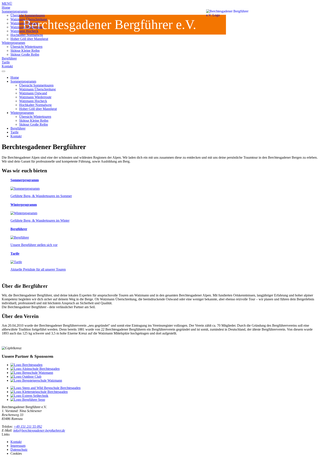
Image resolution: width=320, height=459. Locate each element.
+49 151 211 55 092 (28, 426)
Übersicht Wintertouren (26, 46)
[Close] (3, 71)
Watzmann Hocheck (24, 31)
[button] (160, 11)
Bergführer (9, 58)
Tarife (6, 62)
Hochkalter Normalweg (26, 35)
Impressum (17, 445)
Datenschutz (18, 449)
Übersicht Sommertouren (27, 15)
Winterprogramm (13, 43)
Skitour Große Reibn (24, 54)
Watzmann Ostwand (24, 23)
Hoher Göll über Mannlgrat (29, 39)
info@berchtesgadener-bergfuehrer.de (39, 430)
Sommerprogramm (14, 11)
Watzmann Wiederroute (26, 27)
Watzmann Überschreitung (28, 19)
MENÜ (7, 3)
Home (6, 7)
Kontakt (7, 66)
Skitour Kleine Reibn (25, 50)
